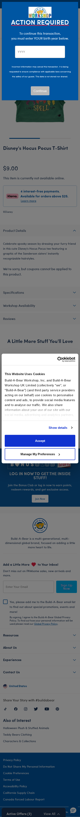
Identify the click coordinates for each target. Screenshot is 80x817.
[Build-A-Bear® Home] (40, 12)
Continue (40, 91)
